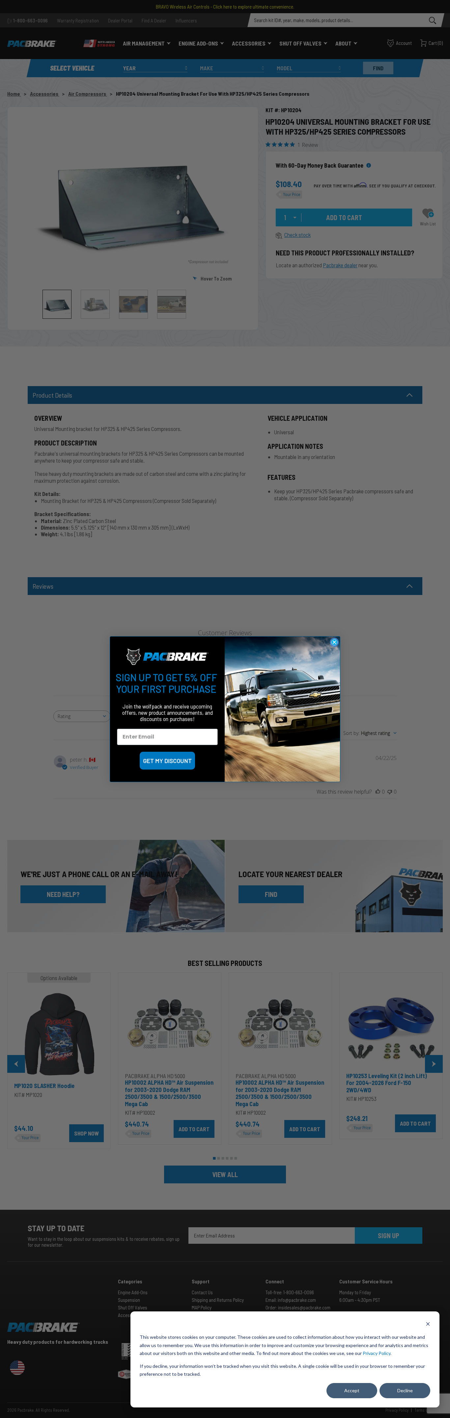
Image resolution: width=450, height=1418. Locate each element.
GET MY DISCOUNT (167, 760)
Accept (351, 1390)
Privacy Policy (376, 1353)
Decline (405, 1390)
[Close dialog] (334, 642)
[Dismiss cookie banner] (428, 1325)
